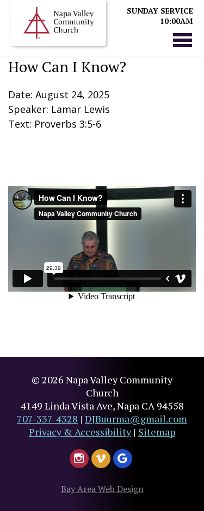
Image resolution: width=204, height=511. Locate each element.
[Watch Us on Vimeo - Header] (100, 458)
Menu (182, 40)
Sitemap (156, 431)
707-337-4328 (47, 418)
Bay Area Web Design (102, 489)
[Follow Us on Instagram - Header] (79, 458)
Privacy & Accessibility (80, 431)
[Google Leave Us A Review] (122, 458)
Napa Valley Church (58, 23)
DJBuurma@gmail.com (136, 418)
